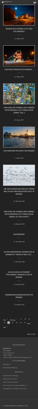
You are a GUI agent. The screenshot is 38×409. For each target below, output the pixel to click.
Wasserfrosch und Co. (10, 379)
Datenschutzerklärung (10, 367)
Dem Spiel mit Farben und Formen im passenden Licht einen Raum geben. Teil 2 (19, 110)
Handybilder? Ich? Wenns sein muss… (15, 388)
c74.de (26, 405)
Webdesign (20, 405)
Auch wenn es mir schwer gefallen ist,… (16, 385)
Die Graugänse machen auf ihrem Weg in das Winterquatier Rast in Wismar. (19, 191)
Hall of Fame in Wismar (10, 382)
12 (4, 322)
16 (20, 322)
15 (16, 322)
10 (25, 319)
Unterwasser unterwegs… (11, 375)
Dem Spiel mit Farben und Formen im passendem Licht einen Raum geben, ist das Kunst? (19, 214)
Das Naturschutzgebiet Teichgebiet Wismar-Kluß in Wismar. (19, 274)
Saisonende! (19, 234)
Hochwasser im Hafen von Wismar (19, 151)
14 (12, 322)
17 (25, 322)
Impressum (6, 364)
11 (29, 319)
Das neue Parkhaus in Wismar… (19, 69)
